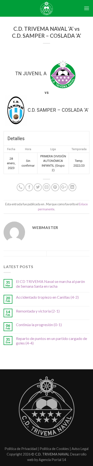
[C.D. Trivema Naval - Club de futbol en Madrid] (46, 8)
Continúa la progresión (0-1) (39, 324)
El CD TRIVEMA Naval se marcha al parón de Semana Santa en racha (50, 283)
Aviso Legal (80, 449)
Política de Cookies (54, 449)
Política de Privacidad (21, 449)
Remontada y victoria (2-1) (38, 311)
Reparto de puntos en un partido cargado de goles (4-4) (51, 340)
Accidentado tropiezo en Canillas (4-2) (47, 297)
